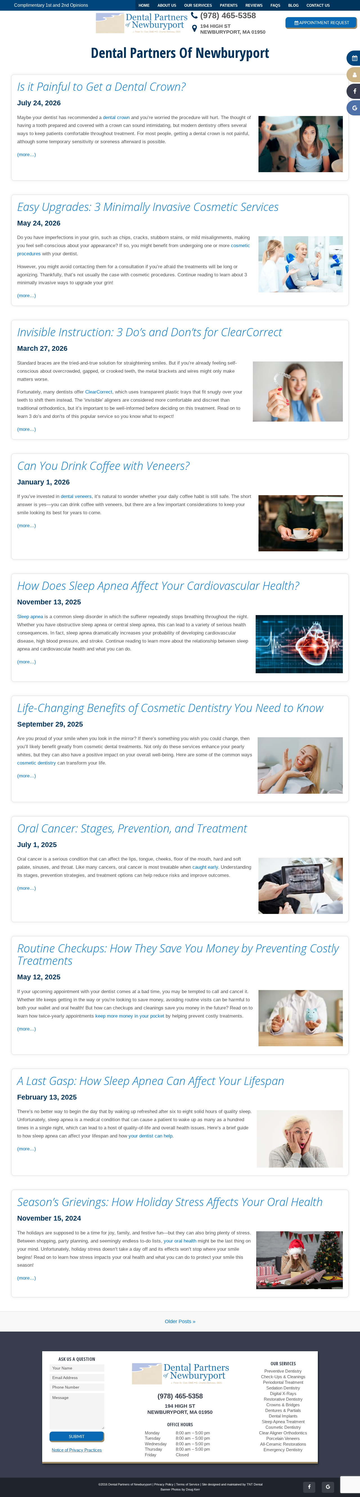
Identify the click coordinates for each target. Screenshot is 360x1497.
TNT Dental (254, 1484)
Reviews (254, 5)
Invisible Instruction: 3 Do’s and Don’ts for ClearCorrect (149, 332)
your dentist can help (150, 1136)
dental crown (116, 117)
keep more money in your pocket (129, 1016)
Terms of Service (187, 1484)
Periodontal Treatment (283, 1382)
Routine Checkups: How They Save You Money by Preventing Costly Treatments (178, 954)
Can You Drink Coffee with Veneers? (103, 465)
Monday (152, 1432)
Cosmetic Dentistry (283, 1427)
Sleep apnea (30, 616)
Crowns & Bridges (283, 1404)
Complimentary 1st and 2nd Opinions (51, 5)
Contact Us (318, 5)
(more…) (26, 154)
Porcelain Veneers (283, 1438)
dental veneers (76, 496)
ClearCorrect (98, 392)
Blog (293, 5)
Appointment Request (324, 23)
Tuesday (153, 1438)
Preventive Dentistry (283, 1371)
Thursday (153, 1449)
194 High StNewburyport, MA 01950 (233, 29)
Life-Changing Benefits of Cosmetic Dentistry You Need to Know (170, 708)
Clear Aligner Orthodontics (283, 1432)
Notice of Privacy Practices (77, 1450)
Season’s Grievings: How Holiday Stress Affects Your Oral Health (170, 1202)
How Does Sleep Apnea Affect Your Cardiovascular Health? (158, 585)
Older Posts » (180, 1321)
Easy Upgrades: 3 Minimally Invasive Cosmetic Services (148, 207)
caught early (205, 867)
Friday (150, 1454)
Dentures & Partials (283, 1410)
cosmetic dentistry (36, 763)
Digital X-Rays (283, 1393)
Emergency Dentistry (283, 1449)
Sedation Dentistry (283, 1387)
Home (144, 5)
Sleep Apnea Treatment (283, 1421)
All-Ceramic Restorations (283, 1444)
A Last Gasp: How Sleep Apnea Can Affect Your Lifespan (150, 1081)
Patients (229, 5)
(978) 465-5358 (228, 15)
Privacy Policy (164, 1484)
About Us (167, 5)
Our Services (198, 5)
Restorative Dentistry (283, 1399)
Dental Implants (283, 1416)
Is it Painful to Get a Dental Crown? (101, 86)
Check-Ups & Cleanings (283, 1376)
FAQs (275, 5)
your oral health (180, 1241)
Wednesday (156, 1443)
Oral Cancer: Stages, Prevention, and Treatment (132, 828)
